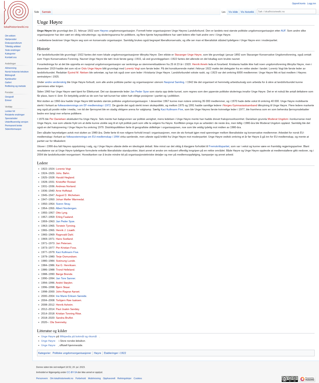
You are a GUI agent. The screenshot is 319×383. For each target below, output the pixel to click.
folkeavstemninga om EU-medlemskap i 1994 (92, 136)
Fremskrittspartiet (219, 146)
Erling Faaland (64, 216)
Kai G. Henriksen (66, 265)
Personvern (42, 378)
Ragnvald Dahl (64, 234)
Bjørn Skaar (63, 287)
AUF (283, 30)
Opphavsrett (109, 378)
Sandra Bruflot (64, 317)
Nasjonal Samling (174, 82)
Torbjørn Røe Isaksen (68, 300)
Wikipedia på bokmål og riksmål (78, 336)
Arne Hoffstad (64, 190)
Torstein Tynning (65, 225)
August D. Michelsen (68, 195)
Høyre (97, 352)
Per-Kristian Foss (66, 247)
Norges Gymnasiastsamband (240, 105)
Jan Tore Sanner (65, 278)
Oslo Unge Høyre (91, 68)
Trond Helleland (65, 269)
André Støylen (64, 282)
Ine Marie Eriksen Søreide (71, 295)
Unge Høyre (48, 336)
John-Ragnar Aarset (67, 291)
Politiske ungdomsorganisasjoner (72, 352)
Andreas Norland (66, 186)
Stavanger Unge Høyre (188, 54)
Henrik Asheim (64, 304)
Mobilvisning (94, 378)
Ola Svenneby (58, 322)
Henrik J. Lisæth (65, 230)
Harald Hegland (65, 177)
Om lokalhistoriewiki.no (61, 378)
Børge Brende (64, 274)
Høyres (104, 30)
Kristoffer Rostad (66, 181)
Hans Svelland (64, 238)
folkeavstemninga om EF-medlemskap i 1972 (84, 105)
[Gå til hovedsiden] (16, 15)
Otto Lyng (61, 212)
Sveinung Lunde (65, 260)
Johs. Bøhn (62, 173)
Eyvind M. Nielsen (78, 72)
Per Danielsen (57, 118)
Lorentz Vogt (132, 68)
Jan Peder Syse (139, 91)
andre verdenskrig (55, 82)
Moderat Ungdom (278, 118)
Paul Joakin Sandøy (67, 309)
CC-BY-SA (72, 372)
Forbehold (81, 378)
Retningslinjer (124, 378)
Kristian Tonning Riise (68, 313)
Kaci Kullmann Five (172, 109)
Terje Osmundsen (66, 256)
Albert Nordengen (66, 208)
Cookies (138, 378)
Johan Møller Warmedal (70, 199)
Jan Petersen (63, 243)
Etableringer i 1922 (115, 352)
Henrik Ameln (200, 64)
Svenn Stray (63, 203)
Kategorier (44, 352)
